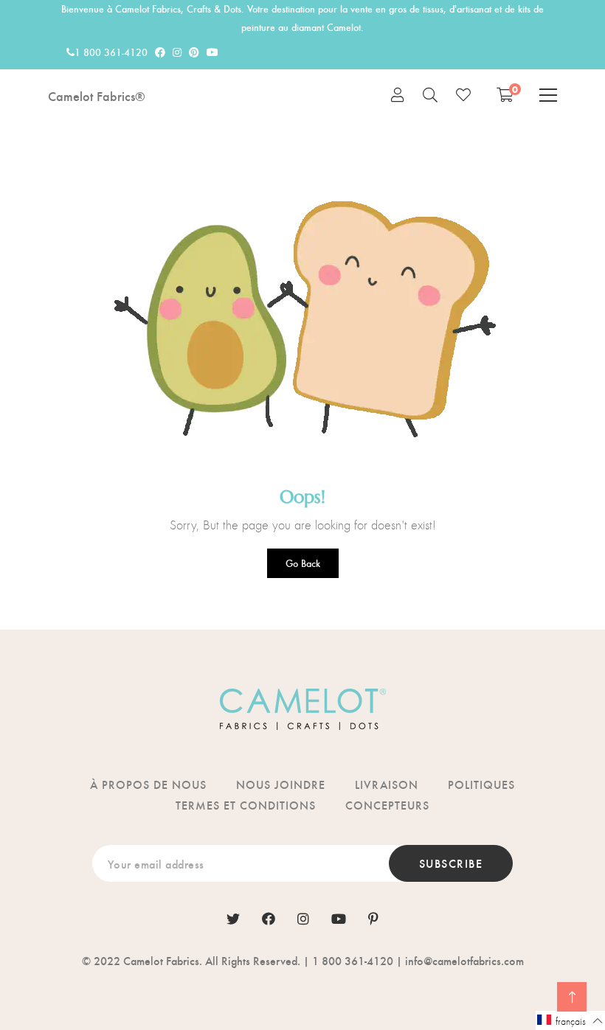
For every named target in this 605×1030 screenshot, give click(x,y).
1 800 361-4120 (111, 52)
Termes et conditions (246, 804)
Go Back (303, 563)
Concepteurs (387, 804)
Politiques (481, 784)
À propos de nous (148, 784)
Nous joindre (280, 784)
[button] (570, 1020)
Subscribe (451, 863)
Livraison (386, 784)
